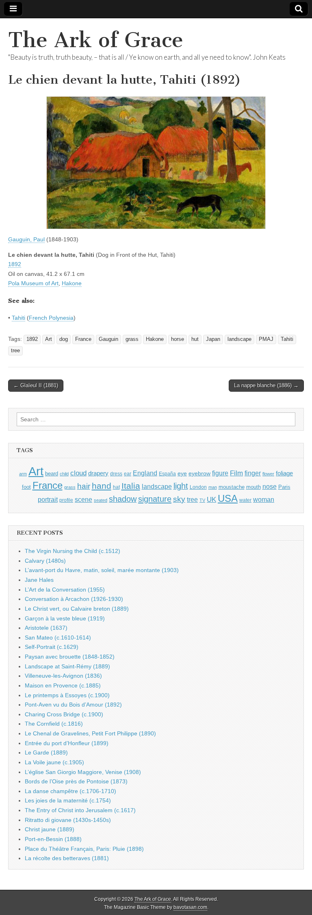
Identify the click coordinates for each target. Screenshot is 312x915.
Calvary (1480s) (45, 560)
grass (132, 339)
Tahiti (18, 317)
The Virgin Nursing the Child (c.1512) (72, 551)
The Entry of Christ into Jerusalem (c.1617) (80, 810)
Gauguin (108, 339)
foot (26, 487)
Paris (284, 487)
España (167, 474)
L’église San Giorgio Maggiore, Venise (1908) (83, 772)
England (145, 473)
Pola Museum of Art (33, 283)
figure (220, 473)
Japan (213, 339)
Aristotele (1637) (46, 627)
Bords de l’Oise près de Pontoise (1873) (76, 781)
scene (83, 499)
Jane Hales (39, 580)
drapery (98, 473)
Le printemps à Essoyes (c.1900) (67, 695)
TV (202, 500)
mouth (253, 487)
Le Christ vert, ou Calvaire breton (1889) (77, 608)
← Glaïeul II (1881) (35, 385)
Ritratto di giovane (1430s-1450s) (68, 820)
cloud (78, 473)
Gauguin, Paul (26, 239)
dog (63, 339)
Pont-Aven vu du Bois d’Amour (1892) (73, 704)
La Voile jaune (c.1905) (54, 762)
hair (83, 486)
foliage (284, 473)
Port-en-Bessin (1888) (53, 839)
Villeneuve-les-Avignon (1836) (63, 675)
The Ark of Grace (95, 40)
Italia (130, 485)
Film (236, 473)
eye (182, 473)
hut (195, 339)
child (64, 473)
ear (127, 474)
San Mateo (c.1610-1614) (58, 637)
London (198, 487)
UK (211, 499)
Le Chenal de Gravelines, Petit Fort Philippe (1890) (90, 733)
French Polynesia (51, 317)
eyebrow (199, 473)
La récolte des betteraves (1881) (67, 858)
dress (116, 474)
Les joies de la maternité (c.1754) (68, 800)
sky (179, 499)
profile (66, 500)
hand (101, 485)
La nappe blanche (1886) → (266, 385)
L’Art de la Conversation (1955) (65, 589)
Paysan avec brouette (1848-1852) (70, 656)
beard (51, 474)
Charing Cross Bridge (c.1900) (64, 714)
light (180, 485)
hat (116, 487)
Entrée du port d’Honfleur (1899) (66, 743)
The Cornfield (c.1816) (54, 723)
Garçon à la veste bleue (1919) (65, 618)
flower (268, 473)
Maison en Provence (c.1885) (63, 685)
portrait (48, 499)
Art (48, 339)
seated (100, 500)
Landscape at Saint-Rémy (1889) (67, 666)
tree (15, 350)
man (212, 487)
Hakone (72, 283)
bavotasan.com (190, 907)
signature (154, 498)
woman (263, 499)
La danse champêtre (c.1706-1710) (70, 791)
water (245, 500)
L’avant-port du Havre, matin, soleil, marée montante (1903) (102, 570)
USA (228, 498)
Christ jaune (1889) (49, 829)
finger (253, 473)
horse (177, 339)
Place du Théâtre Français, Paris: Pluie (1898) (84, 849)
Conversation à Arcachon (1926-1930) (74, 599)
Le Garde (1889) (46, 752)
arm (23, 473)
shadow (122, 498)
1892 (14, 264)
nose (269, 486)
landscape (239, 339)
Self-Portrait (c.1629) (51, 647)
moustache (232, 487)
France (83, 339)
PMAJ (266, 339)
